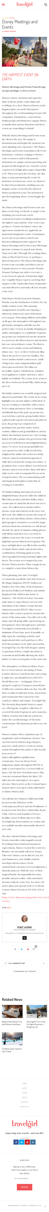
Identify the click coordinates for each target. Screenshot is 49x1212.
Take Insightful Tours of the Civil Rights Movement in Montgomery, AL (36, 1024)
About (24, 1088)
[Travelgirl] (24, 4)
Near (9, 908)
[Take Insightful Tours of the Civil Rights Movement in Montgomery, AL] (37, 1011)
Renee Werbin (10, 31)
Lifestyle (24, 1102)
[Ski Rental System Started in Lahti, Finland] (12, 1038)
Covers (5, 18)
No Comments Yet (17, 963)
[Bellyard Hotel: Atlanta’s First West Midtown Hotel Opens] (12, 1011)
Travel (12, 18)
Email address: (24, 1173)
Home (25, 1083)
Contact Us (24, 1107)
